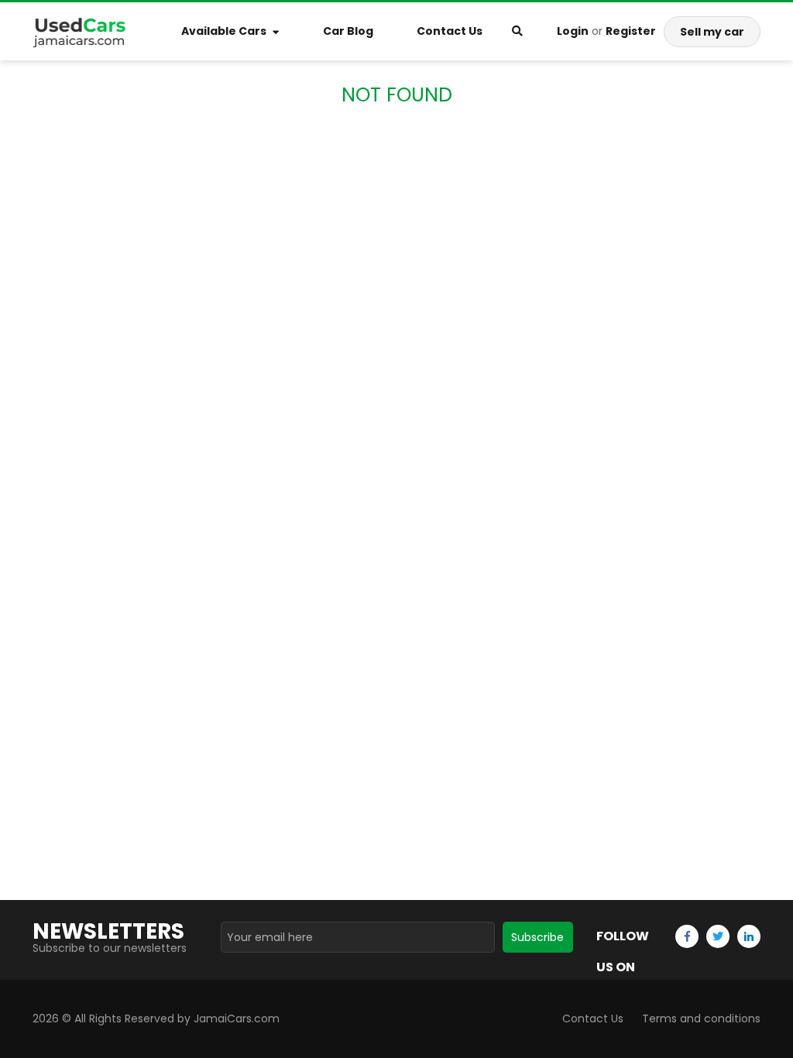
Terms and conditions (701, 1018)
